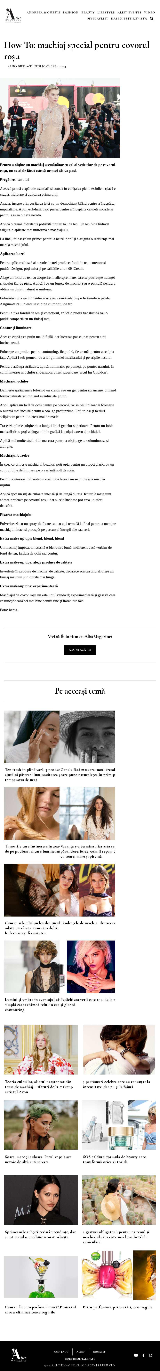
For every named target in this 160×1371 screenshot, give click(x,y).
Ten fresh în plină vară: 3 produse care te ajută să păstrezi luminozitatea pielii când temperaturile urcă (41, 774)
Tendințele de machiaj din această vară (93, 922)
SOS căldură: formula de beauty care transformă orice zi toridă (114, 1159)
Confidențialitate (80, 1358)
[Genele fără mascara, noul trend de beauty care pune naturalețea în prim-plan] (87, 737)
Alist (80, 1351)
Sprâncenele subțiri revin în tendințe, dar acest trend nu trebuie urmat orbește (40, 1234)
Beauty (88, 12)
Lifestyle (106, 12)
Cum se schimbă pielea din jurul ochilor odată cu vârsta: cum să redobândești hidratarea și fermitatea (39, 927)
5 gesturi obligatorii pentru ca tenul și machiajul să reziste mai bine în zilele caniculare (116, 1236)
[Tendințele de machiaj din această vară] (87, 890)
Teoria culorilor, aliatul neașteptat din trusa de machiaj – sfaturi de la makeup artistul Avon (39, 1086)
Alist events (129, 12)
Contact (61, 1351)
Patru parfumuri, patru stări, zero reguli (117, 1307)
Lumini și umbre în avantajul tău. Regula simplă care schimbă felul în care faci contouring (40, 1004)
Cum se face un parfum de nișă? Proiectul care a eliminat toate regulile (40, 1310)
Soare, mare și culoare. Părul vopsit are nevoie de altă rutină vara (38, 1159)
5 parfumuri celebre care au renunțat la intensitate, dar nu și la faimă (116, 1084)
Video (149, 12)
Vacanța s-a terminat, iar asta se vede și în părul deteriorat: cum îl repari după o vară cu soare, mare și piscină (96, 851)
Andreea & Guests (43, 12)
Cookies (99, 1351)
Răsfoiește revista (129, 18)
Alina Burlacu (20, 66)
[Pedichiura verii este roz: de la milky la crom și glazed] (87, 967)
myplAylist (97, 18)
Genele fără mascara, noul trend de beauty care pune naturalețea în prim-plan (96, 772)
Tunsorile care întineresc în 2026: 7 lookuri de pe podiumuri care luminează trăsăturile (42, 849)
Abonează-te (80, 649)
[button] (152, 18)
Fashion (70, 12)
